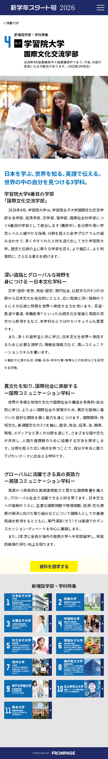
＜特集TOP (11, 23)
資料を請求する (54, 566)
